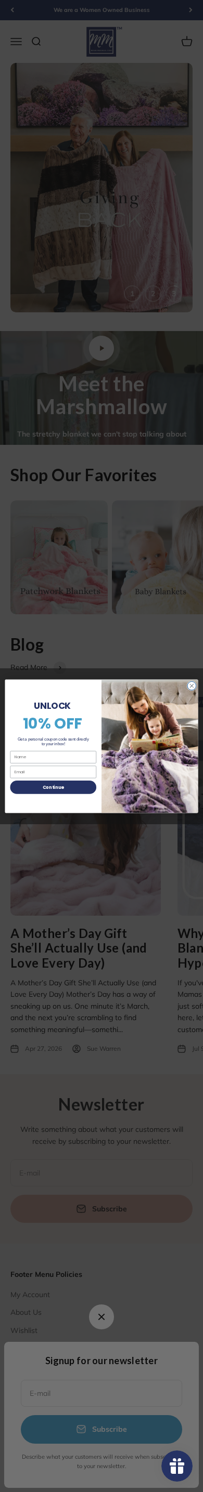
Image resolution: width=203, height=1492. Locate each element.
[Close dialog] (191, 685)
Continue (53, 787)
